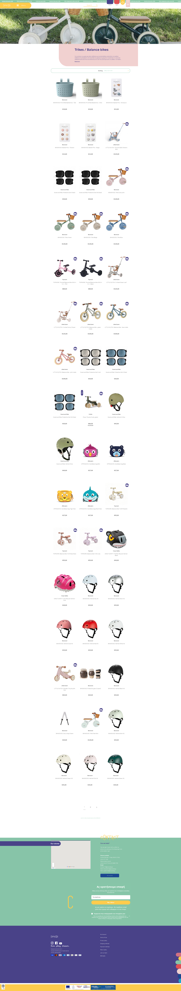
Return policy (103, 949)
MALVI (61, 949)
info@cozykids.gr (108, 867)
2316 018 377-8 (104, 863)
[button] (90, 5)
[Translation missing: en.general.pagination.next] (96, 807)
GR (128, 1)
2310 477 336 (104, 859)
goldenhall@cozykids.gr (109, 870)
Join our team (103, 953)
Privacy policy (103, 940)
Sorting (100, 71)
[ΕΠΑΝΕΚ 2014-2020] (77, 987)
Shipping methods (104, 943)
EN (128, 4)
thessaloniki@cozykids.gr (110, 869)
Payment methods (105, 946)
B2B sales (102, 956)
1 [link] (84, 806)
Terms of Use (103, 937)
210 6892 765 (114, 863)
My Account (103, 934)
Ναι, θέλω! (110, 902)
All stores (110, 875)
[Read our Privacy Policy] (129, 916)
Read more (77, 61)
